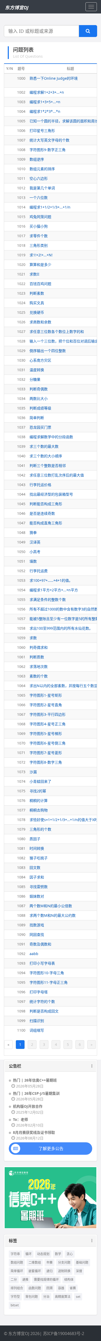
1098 (21, 1011)
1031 (21, 369)
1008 (21, 149)
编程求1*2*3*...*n (45, 111)
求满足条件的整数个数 (48, 599)
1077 (21, 810)
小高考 (35, 551)
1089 (21, 924)
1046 (21, 513)
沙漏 (33, 771)
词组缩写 (37, 1030)
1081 (21, 848)
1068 (21, 723)
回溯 (49, 1288)
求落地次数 (39, 666)
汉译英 (35, 542)
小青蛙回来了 (40, 781)
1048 (21, 532)
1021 (21, 274)
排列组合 (17, 1288)
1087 (21, 905)
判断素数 (37, 293)
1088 (21, 915)
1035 (21, 408)
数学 (58, 1254)
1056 (21, 609)
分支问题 (64, 1262)
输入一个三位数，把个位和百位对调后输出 (64, 341)
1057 (21, 618)
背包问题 (31, 1296)
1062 (21, 666)
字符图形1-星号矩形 (46, 695)
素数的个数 (39, 676)
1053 (21, 580)
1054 (21, 589)
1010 (21, 168)
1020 (21, 264)
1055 (21, 599)
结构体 (69, 1279)
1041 (21, 465)
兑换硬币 (37, 312)
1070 (21, 743)
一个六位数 (39, 197)
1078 (21, 819)
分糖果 (35, 379)
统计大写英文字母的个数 (49, 140)
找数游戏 (37, 924)
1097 (21, 1001)
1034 (21, 398)
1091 (21, 944)
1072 (21, 762)
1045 (21, 503)
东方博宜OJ (16, 7)
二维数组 (34, 1262)
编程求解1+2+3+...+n (47, 92)
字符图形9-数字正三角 (48, 149)
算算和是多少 (40, 264)
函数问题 (34, 1288)
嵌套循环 (34, 1271)
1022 (21, 283)
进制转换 (64, 1271)
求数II (34, 274)
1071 (21, 752)
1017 (21, 235)
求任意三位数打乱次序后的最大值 (57, 475)
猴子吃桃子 (39, 857)
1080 (21, 838)
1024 (21, 302)
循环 (28, 1254)
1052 (21, 570)
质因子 (35, 838)
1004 (21, 111)
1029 (21, 350)
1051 (21, 561)
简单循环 (17, 1271)
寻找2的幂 (38, 790)
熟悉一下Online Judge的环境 (54, 78)
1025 (21, 312)
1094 (21, 972)
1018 (21, 245)
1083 (21, 867)
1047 (21, 522)
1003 (21, 101)
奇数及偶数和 (40, 944)
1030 (21, 360)
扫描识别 (37, 1020)
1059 (21, 637)
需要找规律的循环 (46, 1279)
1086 (21, 896)
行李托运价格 (40, 484)
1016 (21, 226)
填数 (33, 561)
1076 (21, 800)
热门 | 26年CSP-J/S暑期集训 (36, 1093)
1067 (21, 714)
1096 (21, 991)
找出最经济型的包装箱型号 (51, 494)
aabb (34, 953)
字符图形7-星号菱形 (46, 752)
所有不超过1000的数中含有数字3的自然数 (64, 609)
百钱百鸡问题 (40, 283)
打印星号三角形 (42, 130)
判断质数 (37, 656)
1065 (21, 695)
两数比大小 (39, 398)
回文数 (35, 867)
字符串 (15, 1254)
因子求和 (37, 877)
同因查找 (37, 934)
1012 (21, 187)
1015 (21, 216)
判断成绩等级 (40, 408)
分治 (46, 1296)
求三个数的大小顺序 (46, 455)
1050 (21, 551)
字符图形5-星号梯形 (46, 733)
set (78, 1296)
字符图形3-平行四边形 (48, 714)
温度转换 (37, 369)
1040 (21, 455)
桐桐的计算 (39, 800)
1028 (21, 341)
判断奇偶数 (39, 388)
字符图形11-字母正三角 (49, 982)
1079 (21, 829)
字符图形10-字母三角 (47, 972)
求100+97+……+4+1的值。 (51, 580)
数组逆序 (37, 159)
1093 (21, 963)
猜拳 (33, 532)
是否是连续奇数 (42, 513)
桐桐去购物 (39, 810)
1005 (21, 120)
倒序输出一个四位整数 (48, 350)
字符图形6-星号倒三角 (48, 743)
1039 (21, 446)
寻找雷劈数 (39, 886)
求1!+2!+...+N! (41, 254)
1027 (21, 331)
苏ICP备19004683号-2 (63, 1333)
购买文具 (37, 302)
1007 (21, 140)
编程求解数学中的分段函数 (51, 436)
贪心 (70, 1254)
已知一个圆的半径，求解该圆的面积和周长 (64, 120)
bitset (15, 1305)
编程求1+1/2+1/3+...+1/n (50, 207)
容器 (61, 1288)
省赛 (73, 1288)
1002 (21, 92)
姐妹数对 (37, 896)
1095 (21, 982)
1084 (21, 877)
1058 (21, 628)
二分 (14, 1279)
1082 (21, 857)
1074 (21, 781)
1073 (21, 771)
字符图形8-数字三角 (46, 762)
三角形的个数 (40, 829)
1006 (21, 130)
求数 (33, 637)
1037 (21, 427)
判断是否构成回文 (44, 1011)
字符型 (15, 1296)
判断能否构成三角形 (46, 503)
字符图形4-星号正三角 (48, 723)
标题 (70, 68)
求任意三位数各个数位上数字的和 (57, 331)
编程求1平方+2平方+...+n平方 (54, 589)
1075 (21, 790)
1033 (21, 388)
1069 (21, 733)
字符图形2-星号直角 (46, 704)
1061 (21, 656)
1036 (21, 417)
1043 (21, 484)
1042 (21, 475)
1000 (21, 78)
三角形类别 (39, 245)
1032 (21, 379)
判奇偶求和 (39, 647)
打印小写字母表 (42, 963)
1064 (21, 685)
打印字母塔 (39, 991)
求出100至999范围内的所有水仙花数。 (61, 628)
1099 (21, 1020)
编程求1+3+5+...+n (45, 101)
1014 (21, 207)
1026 (21, 321)
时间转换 (37, 848)
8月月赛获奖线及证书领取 (34, 1132)
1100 (21, 1030)
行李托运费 (39, 570)
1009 (21, 159)
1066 (21, 704)
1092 (21, 953)
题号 (21, 68)
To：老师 (20, 1119)
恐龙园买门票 (40, 427)
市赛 (49, 1262)
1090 (21, 934)
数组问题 (17, 1262)
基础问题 (82, 1262)
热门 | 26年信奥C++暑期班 (35, 1080)
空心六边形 (39, 178)
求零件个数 (39, 235)
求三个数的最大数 (44, 446)
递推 (25, 1279)
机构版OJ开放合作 (27, 1106)
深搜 (79, 1271)
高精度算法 (62, 1296)
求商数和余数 (40, 321)
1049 (21, 542)
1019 (21, 254)
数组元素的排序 (42, 168)
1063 (21, 676)
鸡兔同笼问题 (40, 216)
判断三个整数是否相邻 (48, 465)
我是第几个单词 (42, 187)
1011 (21, 178)
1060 (21, 647)
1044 (21, 494)
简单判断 (37, 417)
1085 (21, 886)
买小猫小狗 (39, 226)
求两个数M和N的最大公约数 (53, 915)
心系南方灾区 (40, 360)
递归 (49, 1271)
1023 (21, 293)
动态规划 (43, 1254)
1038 (21, 436)
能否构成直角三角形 (46, 522)
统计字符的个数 (42, 1001)
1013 (21, 197)
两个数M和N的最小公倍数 (51, 905)
